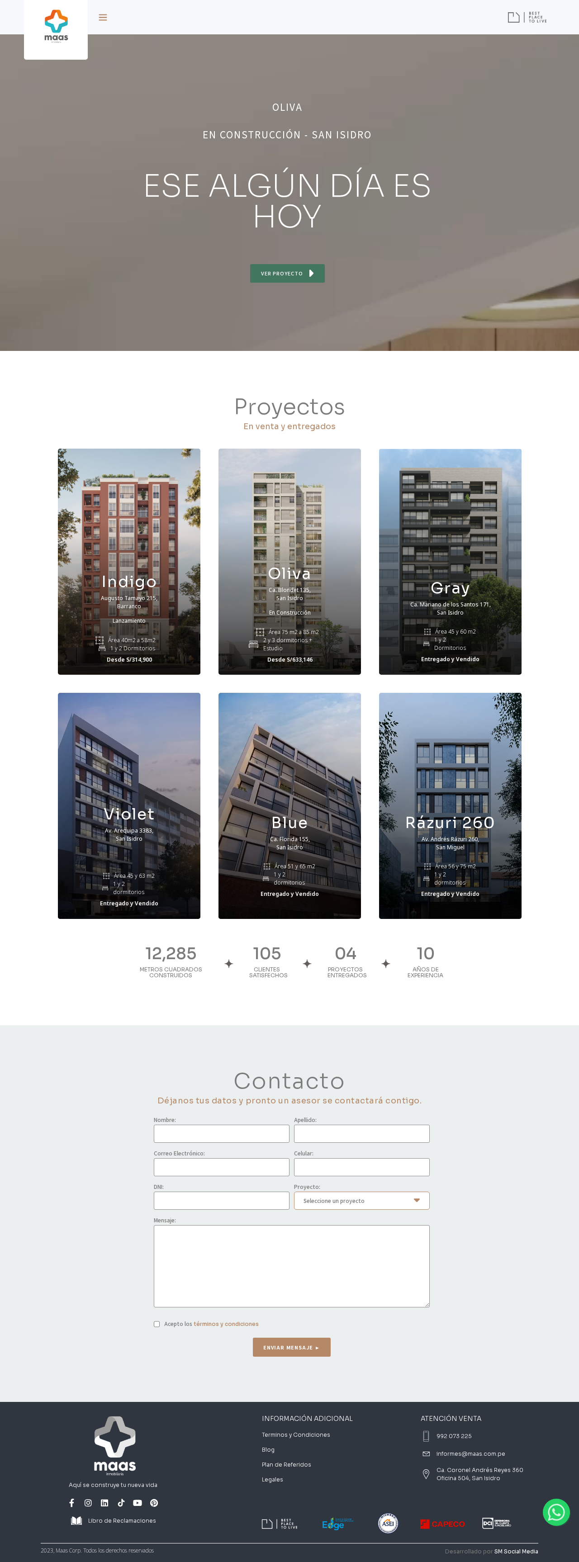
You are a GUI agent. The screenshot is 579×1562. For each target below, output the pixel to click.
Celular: (303, 1153)
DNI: (159, 1186)
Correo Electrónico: (179, 1153)
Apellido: (305, 1119)
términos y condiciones (226, 1324)
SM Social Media (516, 1551)
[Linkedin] (104, 1503)
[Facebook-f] (71, 1503)
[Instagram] (88, 1503)
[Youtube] (138, 1503)
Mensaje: (165, 1220)
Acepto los (211, 1324)
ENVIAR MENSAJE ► (291, 1347)
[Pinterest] (154, 1503)
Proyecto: (307, 1186)
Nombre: (165, 1119)
